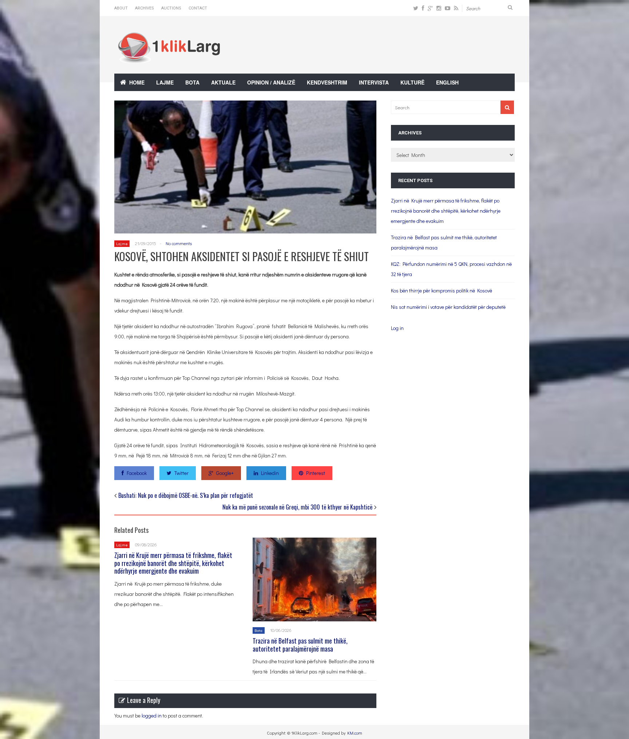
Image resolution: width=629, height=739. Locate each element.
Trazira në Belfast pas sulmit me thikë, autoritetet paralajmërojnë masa (300, 644)
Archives (144, 8)
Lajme (165, 82)
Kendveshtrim (327, 82)
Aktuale (223, 82)
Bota (192, 82)
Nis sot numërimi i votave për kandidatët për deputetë (448, 306)
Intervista (374, 82)
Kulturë (412, 82)
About (121, 8)
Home (137, 82)
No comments (179, 243)
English (447, 82)
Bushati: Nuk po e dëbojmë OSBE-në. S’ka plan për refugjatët (185, 495)
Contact (198, 8)
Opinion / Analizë (271, 82)
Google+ (225, 472)
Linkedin (270, 472)
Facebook (137, 472)
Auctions (171, 8)
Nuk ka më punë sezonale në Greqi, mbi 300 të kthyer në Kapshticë (297, 507)
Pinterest (315, 472)
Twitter (181, 472)
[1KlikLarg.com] (168, 58)
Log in (397, 328)
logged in (152, 715)
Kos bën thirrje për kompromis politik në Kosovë (441, 290)
